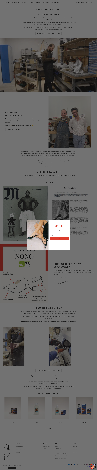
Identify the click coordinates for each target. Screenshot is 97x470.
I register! (59, 239)
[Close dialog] (69, 221)
